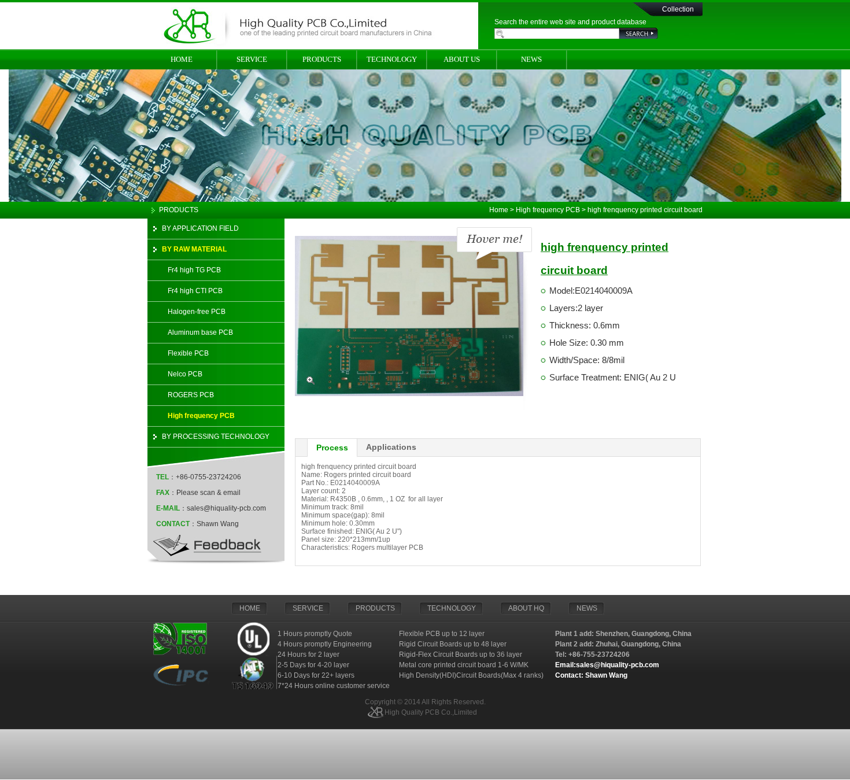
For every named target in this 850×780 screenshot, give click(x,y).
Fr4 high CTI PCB (195, 291)
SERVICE (251, 59)
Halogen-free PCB (197, 312)
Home (498, 210)
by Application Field (200, 228)
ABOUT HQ (526, 608)
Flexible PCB (188, 353)
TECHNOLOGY (392, 59)
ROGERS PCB (191, 395)
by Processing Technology (215, 436)
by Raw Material (194, 249)
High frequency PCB (201, 416)
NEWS (531, 59)
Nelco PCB (185, 374)
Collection (678, 9)
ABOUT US (462, 59)
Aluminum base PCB (200, 332)
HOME (182, 59)
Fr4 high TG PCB (194, 270)
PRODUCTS (321, 59)
